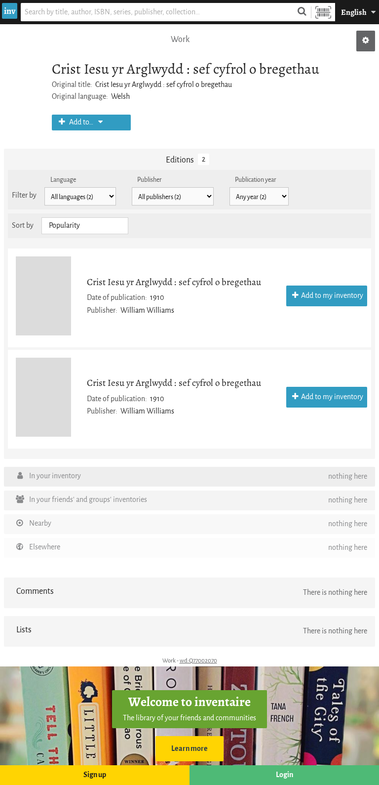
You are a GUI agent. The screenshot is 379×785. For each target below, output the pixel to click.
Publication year (255, 179)
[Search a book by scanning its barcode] (323, 12)
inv (9, 11)
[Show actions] (365, 41)
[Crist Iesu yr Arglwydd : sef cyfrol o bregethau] (43, 295)
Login (284, 775)
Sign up (94, 775)
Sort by (23, 225)
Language (63, 179)
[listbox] (84, 225)
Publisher (149, 179)
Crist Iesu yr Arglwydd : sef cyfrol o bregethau (174, 282)
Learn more (189, 748)
